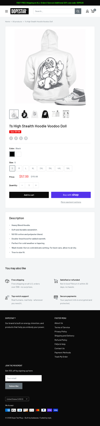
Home (7, 21)
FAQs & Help (60, 344)
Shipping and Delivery (64, 335)
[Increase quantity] (36, 185)
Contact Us (60, 348)
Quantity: (13, 185)
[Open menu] (6, 11)
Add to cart (29, 195)
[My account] (87, 11)
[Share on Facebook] (11, 138)
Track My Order (61, 356)
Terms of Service (62, 327)
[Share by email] (26, 138)
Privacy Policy (61, 331)
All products (17, 21)
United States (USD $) (15, 399)
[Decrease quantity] (22, 185)
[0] (92, 11)
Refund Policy (61, 340)
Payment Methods (63, 352)
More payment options (71, 202)
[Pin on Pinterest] (16, 138)
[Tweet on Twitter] (21, 138)
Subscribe (13, 386)
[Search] (78, 11)
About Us (59, 323)
